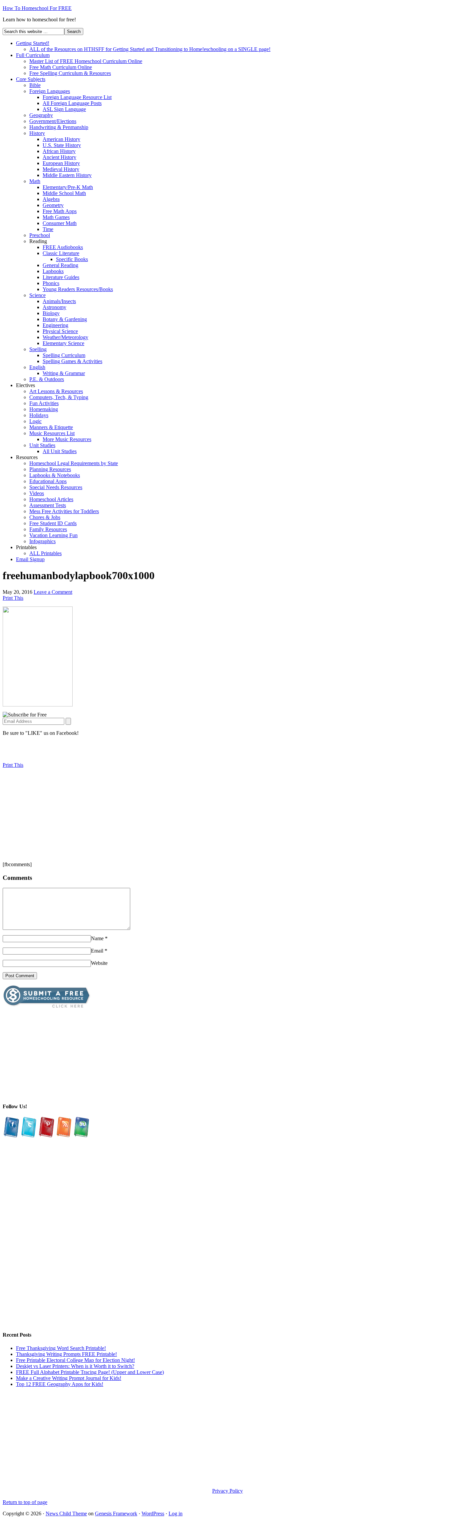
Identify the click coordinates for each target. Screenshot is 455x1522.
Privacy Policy (227, 1491)
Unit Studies (42, 445)
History (37, 133)
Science (37, 295)
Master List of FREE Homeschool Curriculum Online (85, 61)
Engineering (55, 325)
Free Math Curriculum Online (60, 67)
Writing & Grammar (64, 373)
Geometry (53, 205)
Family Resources (48, 529)
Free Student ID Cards (53, 523)
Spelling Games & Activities (72, 361)
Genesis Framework (116, 1513)
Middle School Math (64, 193)
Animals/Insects (59, 301)
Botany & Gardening (65, 319)
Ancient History (59, 157)
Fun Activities (44, 403)
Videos (36, 493)
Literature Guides (61, 277)
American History (61, 139)
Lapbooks (53, 271)
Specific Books (72, 259)
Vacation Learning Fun (53, 535)
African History (59, 151)
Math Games (56, 217)
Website (99, 963)
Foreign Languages (49, 91)
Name (97, 938)
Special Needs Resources (55, 487)
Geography (41, 115)
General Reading (60, 265)
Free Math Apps (60, 211)
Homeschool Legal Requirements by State (73, 463)
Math (34, 181)
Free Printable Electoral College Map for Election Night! (75, 1360)
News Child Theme (66, 1513)
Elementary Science (63, 343)
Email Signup (30, 559)
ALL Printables (45, 553)
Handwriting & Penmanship (58, 127)
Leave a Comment (53, 592)
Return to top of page (25, 1502)
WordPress (153, 1513)
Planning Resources (50, 469)
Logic (35, 421)
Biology (51, 313)
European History (61, 163)
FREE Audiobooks (63, 247)
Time (48, 229)
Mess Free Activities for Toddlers (64, 511)
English (37, 367)
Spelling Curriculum (64, 355)
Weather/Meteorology (65, 337)
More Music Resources (67, 439)
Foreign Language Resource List (77, 97)
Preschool (39, 235)
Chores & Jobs (44, 517)
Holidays (38, 415)
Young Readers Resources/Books (78, 289)
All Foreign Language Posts (72, 103)
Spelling (38, 349)
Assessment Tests (47, 505)
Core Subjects (30, 79)
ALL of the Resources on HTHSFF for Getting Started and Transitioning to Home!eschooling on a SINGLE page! (149, 49)
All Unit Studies (60, 451)
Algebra (51, 199)
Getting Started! (32, 43)
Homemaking (43, 409)
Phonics (51, 283)
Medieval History (61, 169)
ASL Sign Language (64, 109)
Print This (13, 598)
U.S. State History (62, 145)
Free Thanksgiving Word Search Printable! (61, 1348)
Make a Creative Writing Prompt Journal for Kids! (68, 1378)
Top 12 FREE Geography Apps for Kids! (59, 1384)
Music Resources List (52, 433)
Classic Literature (61, 253)
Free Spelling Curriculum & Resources (70, 73)
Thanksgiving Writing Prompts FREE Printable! (66, 1354)
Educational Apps (48, 481)
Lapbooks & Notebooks (54, 475)
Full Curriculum (33, 55)
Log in (176, 1513)
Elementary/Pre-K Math (68, 187)
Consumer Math (60, 223)
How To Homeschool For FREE (37, 8)
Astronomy (54, 307)
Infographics (42, 541)
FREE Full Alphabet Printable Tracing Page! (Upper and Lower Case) (90, 1372)
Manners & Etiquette (51, 427)
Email (97, 951)
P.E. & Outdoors (46, 379)
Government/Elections (52, 121)
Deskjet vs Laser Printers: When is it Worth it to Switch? (75, 1366)
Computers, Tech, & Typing (58, 397)
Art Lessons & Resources (56, 391)
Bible (35, 85)
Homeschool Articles (51, 499)
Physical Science (60, 331)
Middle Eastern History (67, 175)
